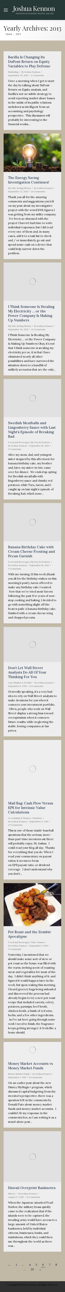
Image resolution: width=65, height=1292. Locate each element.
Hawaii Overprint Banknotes (32, 1188)
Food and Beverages (19, 442)
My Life (12, 188)
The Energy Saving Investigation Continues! (28, 180)
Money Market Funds (19, 1074)
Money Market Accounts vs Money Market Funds (30, 1065)
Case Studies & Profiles (20, 682)
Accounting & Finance (19, 818)
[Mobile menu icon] (6, 10)
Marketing (13, 72)
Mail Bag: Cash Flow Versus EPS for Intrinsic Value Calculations (30, 807)
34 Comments (38, 191)
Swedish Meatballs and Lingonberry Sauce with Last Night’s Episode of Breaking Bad (32, 430)
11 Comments (35, 1077)
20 (32, 1269)
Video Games (37, 942)
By (30, 72)
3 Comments (14, 449)
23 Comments (38, 329)
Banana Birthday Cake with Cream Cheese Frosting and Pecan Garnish (31, 551)
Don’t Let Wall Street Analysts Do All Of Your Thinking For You (27, 672)
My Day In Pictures (40, 442)
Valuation (37, 818)
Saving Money (24, 188)
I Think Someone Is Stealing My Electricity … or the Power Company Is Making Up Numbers (31, 313)
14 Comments (36, 686)
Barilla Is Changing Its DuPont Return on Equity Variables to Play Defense (29, 61)
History (12, 1193)
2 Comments (37, 75)
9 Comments (14, 568)
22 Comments (15, 825)
